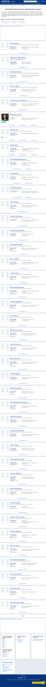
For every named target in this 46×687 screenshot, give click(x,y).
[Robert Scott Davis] (5, 361)
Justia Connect (8, 679)
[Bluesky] (25, 677)
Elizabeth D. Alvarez (15, 114)
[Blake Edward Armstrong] (5, 290)
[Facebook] (21, 677)
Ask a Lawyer (9, 3)
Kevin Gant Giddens (15, 574)
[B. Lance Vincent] (5, 275)
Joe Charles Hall (14, 43)
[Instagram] (22, 677)
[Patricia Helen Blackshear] (5, 233)
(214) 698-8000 (13, 148)
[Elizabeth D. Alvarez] (5, 117)
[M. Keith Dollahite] (5, 376)
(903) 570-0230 (13, 420)
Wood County (4, 656)
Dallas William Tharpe (16, 244)
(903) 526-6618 (13, 305)
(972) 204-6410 (13, 534)
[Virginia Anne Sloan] (5, 419)
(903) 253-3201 (13, 103)
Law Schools (21, 3)
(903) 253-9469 (13, 248)
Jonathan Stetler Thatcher (17, 517)
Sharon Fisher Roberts (16, 216)
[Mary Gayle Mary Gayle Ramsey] (5, 405)
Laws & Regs (26, 3)
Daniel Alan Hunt (15, 588)
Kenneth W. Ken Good (16, 330)
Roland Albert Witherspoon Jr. (18, 159)
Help (21, 679)
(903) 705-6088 (13, 290)
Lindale (3, 640)
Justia (1, 5)
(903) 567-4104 (13, 47)
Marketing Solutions (37, 3)
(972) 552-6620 (13, 520)
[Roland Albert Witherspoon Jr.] (5, 162)
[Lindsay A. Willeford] (5, 476)
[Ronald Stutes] (5, 132)
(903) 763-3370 (13, 75)
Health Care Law (20, 640)
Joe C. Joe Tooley (14, 545)
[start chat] (43, 682)
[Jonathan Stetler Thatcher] (5, 519)
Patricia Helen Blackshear (17, 230)
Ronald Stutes (14, 129)
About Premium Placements (7, 669)
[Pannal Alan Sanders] (5, 190)
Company (17, 679)
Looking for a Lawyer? (37, 682)
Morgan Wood (14, 145)
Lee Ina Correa (14, 202)
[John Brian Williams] (5, 534)
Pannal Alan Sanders (16, 187)
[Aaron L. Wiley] (5, 447)
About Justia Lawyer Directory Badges (7, 665)
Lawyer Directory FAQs (6, 666)
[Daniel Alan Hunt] (5, 591)
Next (23, 616)
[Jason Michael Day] (5, 505)
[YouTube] (19, 677)
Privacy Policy (30, 679)
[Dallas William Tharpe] (5, 247)
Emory (3, 647)
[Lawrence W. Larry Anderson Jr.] (5, 103)
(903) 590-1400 (13, 606)
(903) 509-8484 (13, 234)
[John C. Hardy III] (5, 261)
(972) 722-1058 (13, 549)
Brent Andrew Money (16, 488)
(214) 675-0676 (13, 448)
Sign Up (43, 1)
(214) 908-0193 (13, 177)
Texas (18, 5)
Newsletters (32, 3)
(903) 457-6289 (13, 462)
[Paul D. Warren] (5, 318)
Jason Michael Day (15, 503)
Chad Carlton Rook (15, 344)
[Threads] (23, 677)
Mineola (3, 644)
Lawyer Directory (5, 5)
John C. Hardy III (14, 259)
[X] (26, 677)
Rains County (4, 655)
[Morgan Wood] (5, 147)
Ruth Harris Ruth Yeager (17, 602)
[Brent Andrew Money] (5, 491)
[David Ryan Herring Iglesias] (5, 562)
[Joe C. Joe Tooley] (5, 548)
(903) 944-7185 (13, 563)
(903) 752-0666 (13, 62)
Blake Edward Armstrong (17, 287)
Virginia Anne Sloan (15, 416)
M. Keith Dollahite (15, 374)
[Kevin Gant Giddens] (5, 576)
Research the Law (15, 3)
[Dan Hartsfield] (5, 176)
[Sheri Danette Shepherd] (5, 433)
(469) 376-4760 (13, 434)
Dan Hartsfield (14, 173)
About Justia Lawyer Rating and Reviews (7, 671)
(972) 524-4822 (13, 506)
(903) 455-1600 (13, 492)
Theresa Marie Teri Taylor (17, 459)
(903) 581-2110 (13, 377)
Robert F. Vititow (14, 86)
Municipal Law (20, 641)
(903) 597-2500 (13, 162)
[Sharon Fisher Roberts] (5, 219)
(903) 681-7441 (13, 591)
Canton (3, 643)
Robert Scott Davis (15, 358)
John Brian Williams (15, 531)
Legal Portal (14, 679)
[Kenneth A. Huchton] (5, 390)
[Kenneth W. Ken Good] (5, 332)
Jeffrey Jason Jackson (16, 72)
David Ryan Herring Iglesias (18, 559)
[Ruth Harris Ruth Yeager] (5, 605)
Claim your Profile (5, 667)
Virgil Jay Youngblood (16, 301)
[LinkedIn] (18, 677)
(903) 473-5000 (13, 89)
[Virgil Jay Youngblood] (5, 304)
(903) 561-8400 (13, 262)
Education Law (20, 639)
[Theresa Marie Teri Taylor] (5, 462)
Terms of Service (25, 679)
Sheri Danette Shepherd (17, 430)
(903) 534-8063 (13, 205)
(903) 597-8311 (13, 133)
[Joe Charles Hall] (5, 46)
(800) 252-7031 (13, 391)
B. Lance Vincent (14, 273)
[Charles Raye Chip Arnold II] (5, 60)
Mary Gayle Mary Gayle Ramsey (19, 402)
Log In (39, 1)
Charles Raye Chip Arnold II (17, 57)
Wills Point (4, 641)
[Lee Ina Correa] (5, 204)
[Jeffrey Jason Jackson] (5, 74)
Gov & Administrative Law (12, 5)
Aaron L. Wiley (14, 445)
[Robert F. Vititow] (5, 88)
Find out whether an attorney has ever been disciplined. (38, 640)
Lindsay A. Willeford (15, 473)
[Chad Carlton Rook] (5, 347)
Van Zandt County (5, 653)
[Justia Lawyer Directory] (5, 1)
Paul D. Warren (14, 316)
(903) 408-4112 (13, 477)
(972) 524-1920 (13, 405)
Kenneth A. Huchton (15, 388)
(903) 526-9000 (13, 577)
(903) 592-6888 (13, 319)
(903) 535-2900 (13, 276)
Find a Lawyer (3, 3)
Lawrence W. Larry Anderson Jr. (19, 100)
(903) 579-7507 (13, 333)
